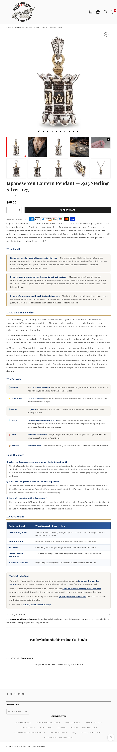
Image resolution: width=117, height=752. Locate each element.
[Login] (90, 12)
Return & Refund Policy (48, 723)
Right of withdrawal (92, 733)
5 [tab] (56, 131)
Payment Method (93, 723)
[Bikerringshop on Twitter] (11, 694)
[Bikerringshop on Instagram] (19, 694)
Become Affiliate (58, 733)
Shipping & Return (15, 614)
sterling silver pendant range (37, 604)
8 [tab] (69, 131)
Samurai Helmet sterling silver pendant (81, 589)
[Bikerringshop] (23, 12)
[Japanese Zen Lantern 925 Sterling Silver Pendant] (101, 143)
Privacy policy (72, 723)
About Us (61, 728)
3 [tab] (47, 131)
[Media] (106, 34)
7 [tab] (64, 131)
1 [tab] (39, 131)
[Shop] (98, 12)
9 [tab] (73, 131)
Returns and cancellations (58, 738)
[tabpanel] (58, 82)
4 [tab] (52, 131)
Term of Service (28, 728)
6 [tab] (60, 131)
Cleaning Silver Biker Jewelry (30, 733)
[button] (9, 210)
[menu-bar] (5, 12)
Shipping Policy (23, 723)
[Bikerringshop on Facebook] (7, 694)
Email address (14, 711)
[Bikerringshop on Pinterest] (15, 694)
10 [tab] (77, 131)
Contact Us (46, 728)
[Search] (105, 12)
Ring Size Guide (89, 728)
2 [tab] (43, 131)
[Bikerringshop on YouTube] (23, 694)
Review (74, 728)
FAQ (74, 733)
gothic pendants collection (72, 596)
